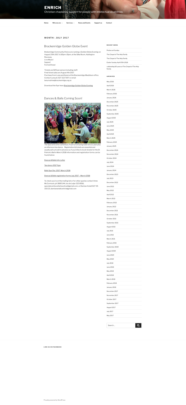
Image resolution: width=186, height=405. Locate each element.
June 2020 (110, 255)
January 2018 (111, 287)
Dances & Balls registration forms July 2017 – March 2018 (67, 176)
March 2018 (111, 279)
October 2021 (111, 219)
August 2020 (111, 251)
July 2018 (110, 263)
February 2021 (112, 243)
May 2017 (110, 315)
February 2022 (112, 202)
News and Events (84, 23)
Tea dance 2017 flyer (52, 165)
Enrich (52, 7)
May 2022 (110, 190)
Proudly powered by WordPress (54, 400)
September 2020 (113, 247)
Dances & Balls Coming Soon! (63, 98)
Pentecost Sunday (113, 50)
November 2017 (112, 295)
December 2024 (112, 150)
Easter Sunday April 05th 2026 (117, 62)
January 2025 (111, 146)
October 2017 (111, 299)
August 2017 (111, 307)
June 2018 (110, 267)
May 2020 (110, 259)
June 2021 (110, 235)
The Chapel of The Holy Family (117, 54)
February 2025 (112, 142)
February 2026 (112, 94)
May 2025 (110, 130)
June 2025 (110, 126)
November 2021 (112, 215)
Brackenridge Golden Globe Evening (78, 86)
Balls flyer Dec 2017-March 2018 (57, 171)
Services (69, 23)
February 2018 (112, 283)
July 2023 (110, 178)
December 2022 (112, 182)
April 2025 (110, 134)
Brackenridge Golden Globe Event (66, 46)
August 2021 (111, 227)
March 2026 (111, 90)
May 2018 (110, 271)
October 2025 (111, 110)
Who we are (56, 23)
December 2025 (112, 102)
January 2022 (111, 206)
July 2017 (110, 311)
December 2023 (112, 174)
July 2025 (110, 122)
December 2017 (112, 291)
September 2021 (112, 223)
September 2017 (112, 303)
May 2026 (110, 81)
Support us (98, 23)
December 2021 (112, 210)
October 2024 (111, 158)
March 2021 (111, 239)
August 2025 (111, 118)
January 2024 (111, 170)
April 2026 (110, 85)
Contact (109, 23)
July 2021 (110, 231)
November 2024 (112, 154)
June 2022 (110, 186)
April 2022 (110, 194)
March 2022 (111, 198)
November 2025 (112, 106)
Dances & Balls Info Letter (54, 160)
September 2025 (113, 114)
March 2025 (111, 138)
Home (46, 23)
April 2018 (110, 275)
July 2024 (110, 162)
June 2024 (110, 166)
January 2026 (111, 98)
